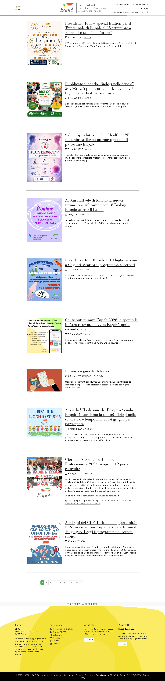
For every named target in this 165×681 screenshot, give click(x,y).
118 (71, 582)
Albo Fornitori (90, 604)
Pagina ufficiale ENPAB (62, 629)
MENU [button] (18, 9)
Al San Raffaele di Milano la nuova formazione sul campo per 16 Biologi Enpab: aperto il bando (95, 205)
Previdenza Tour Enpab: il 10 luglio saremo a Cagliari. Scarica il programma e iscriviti (101, 262)
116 (60, 582)
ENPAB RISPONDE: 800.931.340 (125, 12)
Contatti (89, 640)
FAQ (141, 12)
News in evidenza (94, 376)
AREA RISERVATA (122, 4)
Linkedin (56, 644)
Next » (79, 582)
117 (65, 582)
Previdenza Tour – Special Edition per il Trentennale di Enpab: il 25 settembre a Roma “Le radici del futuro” (98, 28)
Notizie (87, 37)
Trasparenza (73, 604)
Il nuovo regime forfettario (87, 371)
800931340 (89, 632)
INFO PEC (144, 8)
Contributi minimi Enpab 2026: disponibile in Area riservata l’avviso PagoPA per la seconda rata (101, 324)
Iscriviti (123, 644)
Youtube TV (57, 638)
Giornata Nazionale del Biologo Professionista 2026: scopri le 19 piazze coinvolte (97, 464)
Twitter (55, 641)
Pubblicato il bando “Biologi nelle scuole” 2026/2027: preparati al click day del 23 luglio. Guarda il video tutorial (99, 88)
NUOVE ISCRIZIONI (140, 4)
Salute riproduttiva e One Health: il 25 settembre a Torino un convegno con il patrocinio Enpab (97, 140)
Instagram (57, 635)
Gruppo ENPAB (59, 632)
